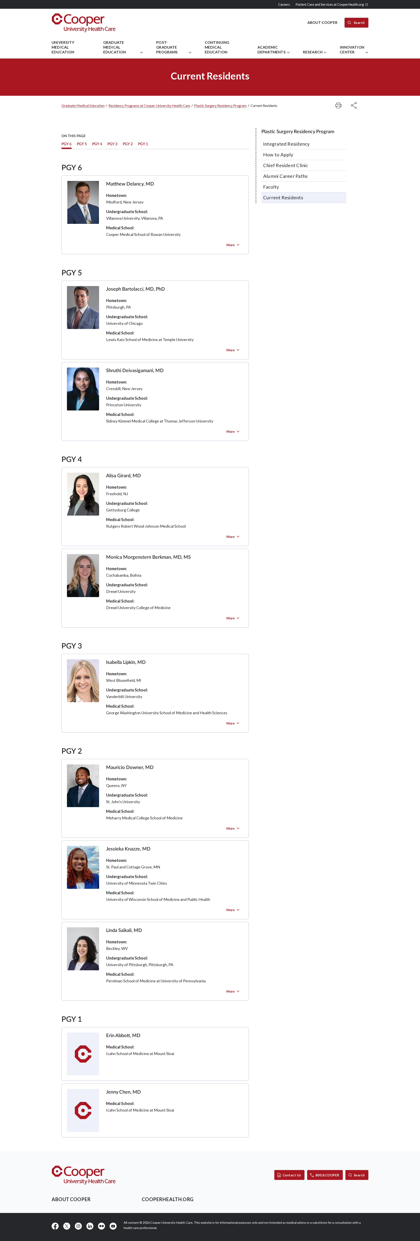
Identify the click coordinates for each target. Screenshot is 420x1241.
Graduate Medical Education (114, 47)
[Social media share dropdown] (338, 105)
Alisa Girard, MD (123, 475)
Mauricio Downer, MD (130, 767)
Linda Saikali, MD (124, 930)
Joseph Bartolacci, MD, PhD (135, 289)
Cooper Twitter (66, 1226)
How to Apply (278, 154)
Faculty (271, 187)
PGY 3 (112, 144)
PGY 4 (97, 144)
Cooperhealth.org (167, 1199)
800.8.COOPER (327, 1175)
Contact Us (292, 1175)
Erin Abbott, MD (123, 1035)
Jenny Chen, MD (123, 1092)
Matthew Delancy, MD (130, 184)
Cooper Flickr (101, 1226)
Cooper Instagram (78, 1226)
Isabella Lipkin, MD (126, 662)
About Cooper (71, 1199)
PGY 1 (143, 144)
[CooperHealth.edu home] (84, 1174)
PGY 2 (128, 144)
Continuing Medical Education (217, 47)
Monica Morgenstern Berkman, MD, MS (148, 557)
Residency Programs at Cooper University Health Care (149, 105)
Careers (284, 4)
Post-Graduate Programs (167, 47)
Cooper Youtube (113, 1226)
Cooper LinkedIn (89, 1226)
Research (312, 52)
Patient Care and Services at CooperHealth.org (330, 4)
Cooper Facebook (55, 1226)
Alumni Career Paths (285, 176)
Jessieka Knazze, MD (128, 849)
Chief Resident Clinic (285, 165)
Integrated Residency (286, 144)
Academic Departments (271, 49)
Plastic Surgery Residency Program (220, 105)
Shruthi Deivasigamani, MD (135, 370)
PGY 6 (66, 144)
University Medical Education (63, 47)
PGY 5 (82, 144)
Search (359, 1175)
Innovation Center (352, 49)
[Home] (84, 22)
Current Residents (283, 197)
